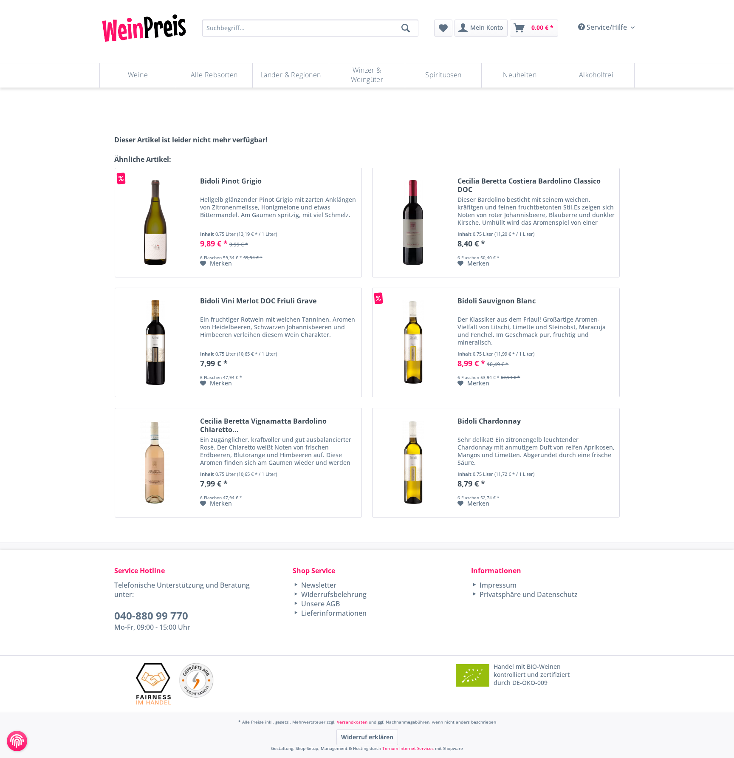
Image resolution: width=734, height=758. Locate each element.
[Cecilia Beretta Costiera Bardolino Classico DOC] (413, 223)
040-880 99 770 (151, 615)
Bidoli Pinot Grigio (231, 181)
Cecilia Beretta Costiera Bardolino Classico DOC (529, 185)
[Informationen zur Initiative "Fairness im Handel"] (153, 683)
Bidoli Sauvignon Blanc (496, 301)
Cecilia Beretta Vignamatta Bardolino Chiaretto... (263, 425)
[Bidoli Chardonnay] (413, 463)
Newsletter (317, 585)
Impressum (497, 585)
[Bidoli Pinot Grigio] (155, 223)
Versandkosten (352, 722)
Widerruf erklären (367, 737)
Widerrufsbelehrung (333, 594)
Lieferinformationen (333, 613)
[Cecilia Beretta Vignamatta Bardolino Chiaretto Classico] (155, 463)
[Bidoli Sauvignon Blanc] (413, 342)
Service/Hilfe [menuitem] (607, 27)
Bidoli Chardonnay (489, 421)
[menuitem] (443, 28)
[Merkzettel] (443, 28)
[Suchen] (405, 28)
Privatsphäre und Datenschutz (528, 594)
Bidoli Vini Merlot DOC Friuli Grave (258, 301)
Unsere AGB (319, 603)
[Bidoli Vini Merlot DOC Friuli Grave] (155, 342)
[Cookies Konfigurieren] (17, 741)
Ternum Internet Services (408, 748)
